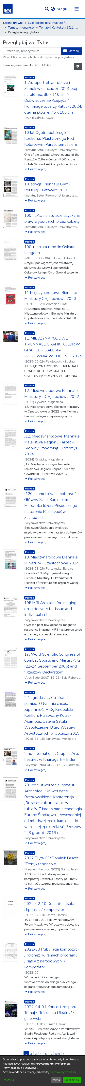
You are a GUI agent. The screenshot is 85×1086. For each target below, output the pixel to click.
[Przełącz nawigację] (76, 9)
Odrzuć (56, 1080)
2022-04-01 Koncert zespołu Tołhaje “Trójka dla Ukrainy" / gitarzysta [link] (50, 1012)
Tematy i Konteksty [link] (21, 27)
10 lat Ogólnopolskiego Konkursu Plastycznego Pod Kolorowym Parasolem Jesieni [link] (50, 138)
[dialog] (42, 1070)
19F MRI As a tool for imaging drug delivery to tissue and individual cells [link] (50, 608)
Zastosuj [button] (73, 51)
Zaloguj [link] (62, 9)
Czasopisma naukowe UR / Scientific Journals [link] (48, 23)
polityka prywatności (63, 1072)
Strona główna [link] (13, 23)
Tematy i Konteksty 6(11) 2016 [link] (59, 27)
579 (57, 1054)
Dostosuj (8, 1080)
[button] (8, 9)
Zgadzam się (72, 1080)
